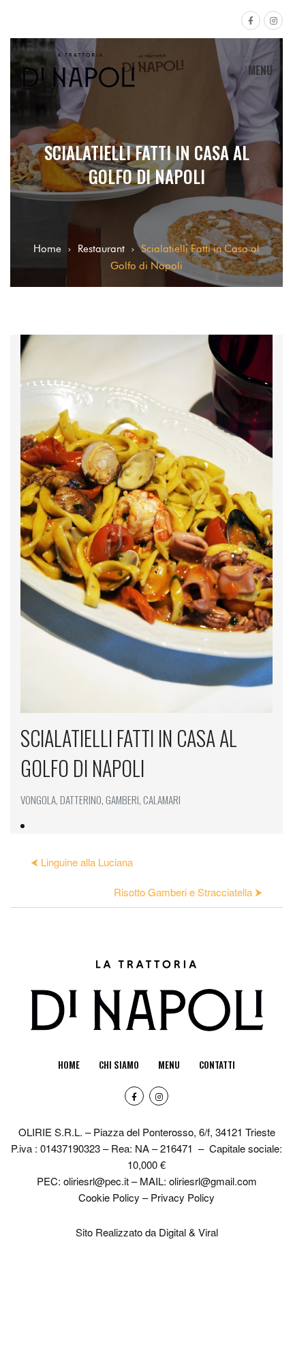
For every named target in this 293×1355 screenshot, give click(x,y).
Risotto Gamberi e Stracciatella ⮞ (188, 892)
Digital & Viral (188, 1232)
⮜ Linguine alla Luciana (82, 862)
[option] (146, 584)
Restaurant (101, 249)
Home (47, 249)
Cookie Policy (109, 1197)
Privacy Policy (183, 1197)
